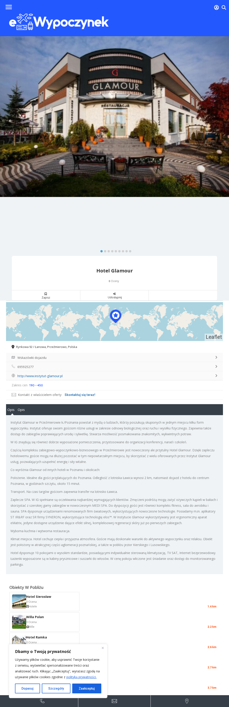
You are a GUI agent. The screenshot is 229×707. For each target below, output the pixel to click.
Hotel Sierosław (38, 596)
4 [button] (111, 250)
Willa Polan (35, 617)
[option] (114, 116)
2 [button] (104, 250)
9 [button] (129, 250)
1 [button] (100, 250)
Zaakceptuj (87, 688)
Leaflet (214, 337)
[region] (58, 671)
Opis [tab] (11, 409)
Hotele (32, 606)
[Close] (102, 648)
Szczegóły (56, 688)
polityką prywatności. (81, 677)
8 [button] (125, 250)
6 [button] (118, 250)
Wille (31, 627)
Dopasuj (27, 688)
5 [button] (115, 250)
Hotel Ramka (36, 637)
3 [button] (107, 250)
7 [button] (122, 250)
